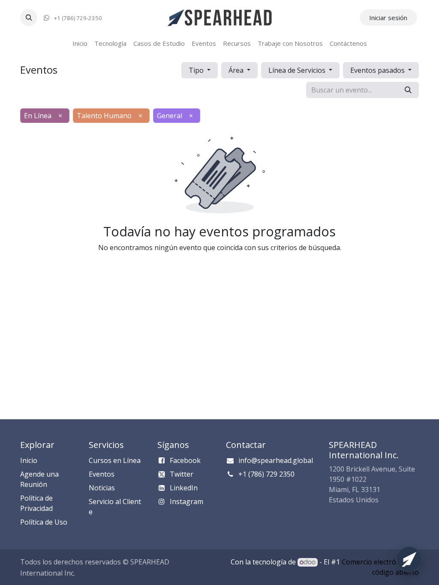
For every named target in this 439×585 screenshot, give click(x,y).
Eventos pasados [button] (378, 70)
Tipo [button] (197, 70)
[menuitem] (80, 43)
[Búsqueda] (408, 90)
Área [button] (237, 70)
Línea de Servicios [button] (297, 70)
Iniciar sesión (388, 17)
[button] (28, 17)
